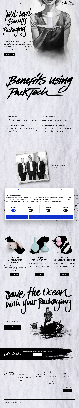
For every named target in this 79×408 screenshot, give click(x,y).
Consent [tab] (16, 189)
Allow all (62, 216)
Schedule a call (10, 54)
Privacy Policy (52, 374)
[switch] (31, 210)
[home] (68, 3)
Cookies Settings (53, 376)
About (44, 3)
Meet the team (51, 3)
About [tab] (62, 189)
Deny (17, 216)
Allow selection (39, 216)
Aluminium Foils (40, 376)
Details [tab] (39, 189)
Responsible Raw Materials (34, 3)
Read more (15, 274)
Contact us (38, 355)
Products (12, 3)
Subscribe (67, 391)
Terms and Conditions (54, 378)
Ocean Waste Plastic (41, 374)
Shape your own (21, 3)
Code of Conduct (53, 383)
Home (6, 3)
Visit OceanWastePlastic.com (12, 327)
